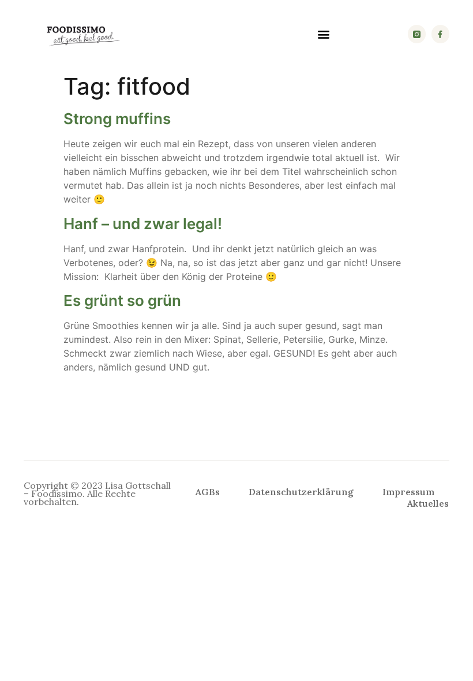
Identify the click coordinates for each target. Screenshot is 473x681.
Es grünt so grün (122, 300)
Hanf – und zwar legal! (142, 224)
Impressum (408, 491)
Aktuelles (428, 503)
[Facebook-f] (440, 34)
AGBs (208, 491)
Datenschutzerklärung (301, 491)
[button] (323, 34)
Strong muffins (117, 119)
